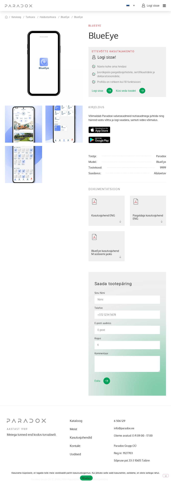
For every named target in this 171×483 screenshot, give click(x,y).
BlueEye (65, 17)
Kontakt (75, 446)
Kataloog (16, 17)
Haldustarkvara (48, 17)
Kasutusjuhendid (81, 437)
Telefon (99, 308)
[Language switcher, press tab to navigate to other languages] (130, 5)
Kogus (98, 338)
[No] (165, 475)
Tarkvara (30, 17)
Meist (73, 429)
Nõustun (86, 478)
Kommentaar (101, 353)
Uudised (75, 454)
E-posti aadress (103, 323)
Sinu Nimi (100, 293)
